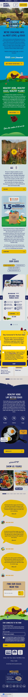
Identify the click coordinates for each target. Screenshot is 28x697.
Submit (14, 363)
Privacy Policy (12, 353)
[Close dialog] (24, 333)
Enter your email (6, 345)
